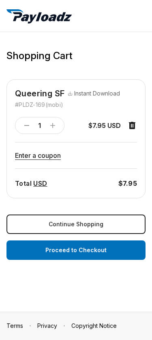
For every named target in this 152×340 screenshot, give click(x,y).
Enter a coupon (38, 155)
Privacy (47, 325)
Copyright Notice (94, 325)
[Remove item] (132, 125)
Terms (14, 325)
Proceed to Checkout (76, 249)
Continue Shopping (76, 224)
